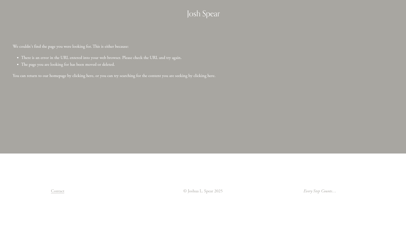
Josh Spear (203, 13)
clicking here (82, 75)
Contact (57, 191)
